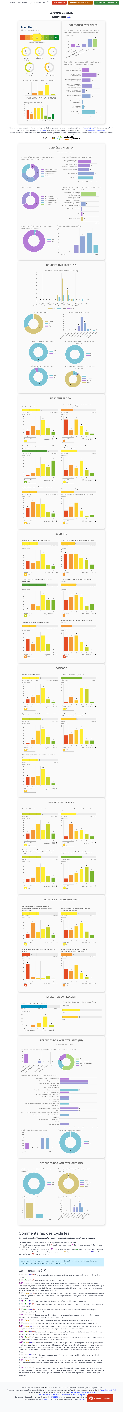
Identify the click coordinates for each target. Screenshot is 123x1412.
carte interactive (48, 1263)
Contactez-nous (44, 1395)
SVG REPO (54, 1397)
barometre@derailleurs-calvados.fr (96, 130)
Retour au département (18, 3)
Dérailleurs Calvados (83, 3)
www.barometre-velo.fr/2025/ (88, 128)
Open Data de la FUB (108, 1390)
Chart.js (81, 1399)
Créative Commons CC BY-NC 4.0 (82, 1392)
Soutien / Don (60, 3)
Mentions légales (78, 1395)
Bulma (44, 1399)
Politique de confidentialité (60, 1395)
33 (68, 17)
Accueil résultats (39, 3)
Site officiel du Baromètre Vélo (107, 3)
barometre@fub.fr (41, 130)
